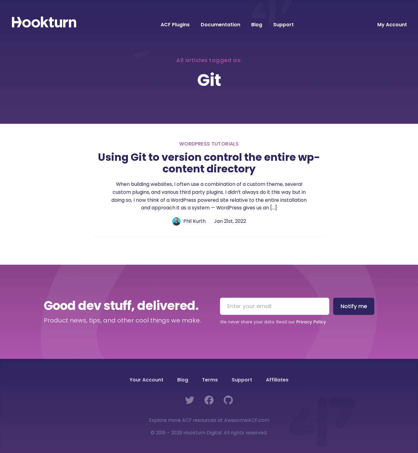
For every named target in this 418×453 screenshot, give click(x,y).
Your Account (146, 379)
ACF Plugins (175, 24)
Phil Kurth (194, 221)
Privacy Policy (311, 322)
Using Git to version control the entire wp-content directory (209, 163)
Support (283, 24)
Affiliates (277, 379)
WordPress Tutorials (209, 143)
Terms (210, 379)
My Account (392, 25)
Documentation (220, 24)
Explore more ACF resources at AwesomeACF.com (209, 420)
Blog (256, 24)
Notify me (354, 306)
